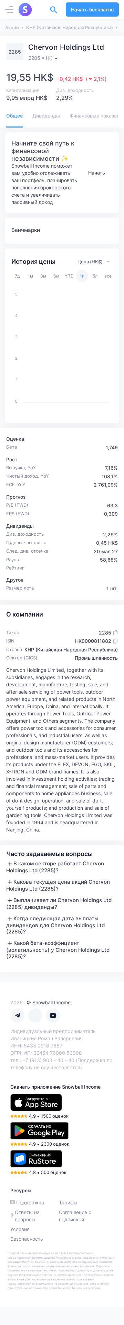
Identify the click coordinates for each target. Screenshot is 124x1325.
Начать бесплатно (92, 9)
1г (82, 276)
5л (95, 276)
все (108, 276)
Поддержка (30, 1202)
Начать (96, 173)
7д (17, 276)
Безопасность (26, 1239)
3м (43, 276)
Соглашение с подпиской (75, 1215)
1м (30, 276)
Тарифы (68, 1202)
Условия (20, 1229)
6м (56, 276)
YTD (69, 276)
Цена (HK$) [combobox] (90, 261)
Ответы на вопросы (27, 1215)
